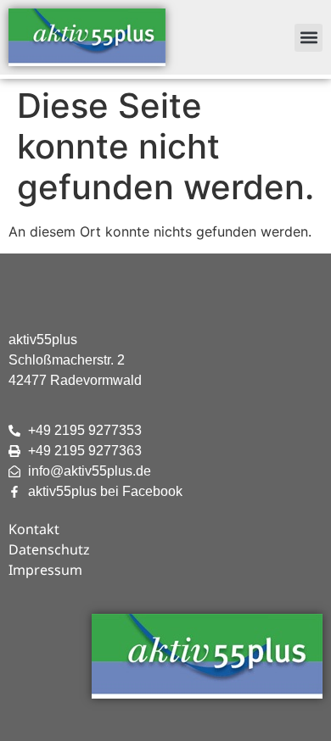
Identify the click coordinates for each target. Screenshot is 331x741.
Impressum (45, 569)
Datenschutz (49, 549)
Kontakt (33, 529)
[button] (309, 38)
